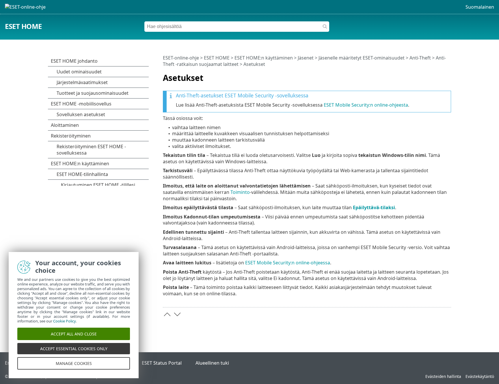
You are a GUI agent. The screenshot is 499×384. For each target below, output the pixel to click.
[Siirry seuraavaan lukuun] (177, 314)
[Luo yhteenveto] (448, 75)
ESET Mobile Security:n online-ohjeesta (366, 105)
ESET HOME (23, 26)
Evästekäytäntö (480, 376)
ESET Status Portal (162, 363)
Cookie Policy (64, 321)
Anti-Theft (420, 58)
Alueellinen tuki (212, 363)
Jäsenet (306, 58)
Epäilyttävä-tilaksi (374, 207)
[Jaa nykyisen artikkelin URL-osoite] (430, 75)
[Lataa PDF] (439, 75)
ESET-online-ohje (181, 58)
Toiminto (240, 192)
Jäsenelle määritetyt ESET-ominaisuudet (362, 58)
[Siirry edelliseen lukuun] (167, 314)
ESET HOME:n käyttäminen (263, 58)
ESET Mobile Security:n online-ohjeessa (287, 262)
